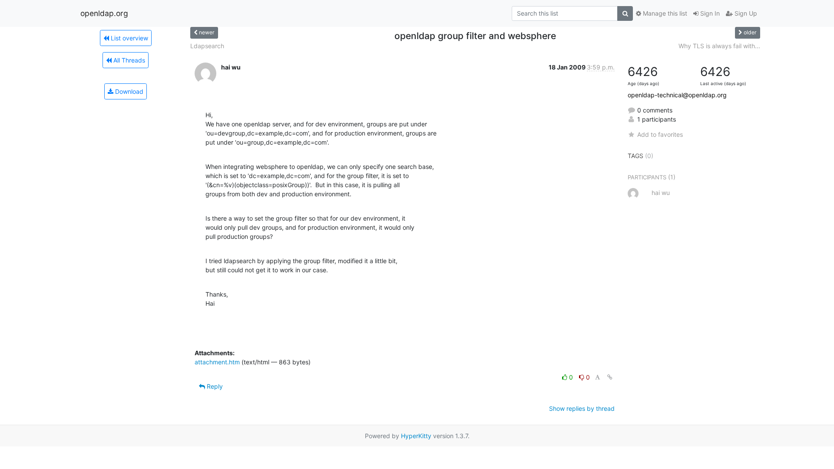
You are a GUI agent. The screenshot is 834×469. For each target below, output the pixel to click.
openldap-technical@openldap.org (677, 95)
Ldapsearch (207, 46)
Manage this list (664, 13)
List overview (128, 38)
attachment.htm (217, 362)
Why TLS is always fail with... (719, 46)
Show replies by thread (582, 408)
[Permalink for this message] (610, 377)
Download (128, 91)
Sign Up (745, 13)
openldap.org (104, 13)
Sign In (709, 13)
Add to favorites (660, 134)
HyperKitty (416, 435)
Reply (214, 386)
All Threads (128, 60)
